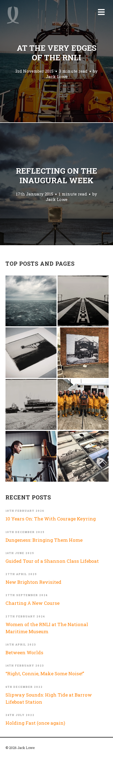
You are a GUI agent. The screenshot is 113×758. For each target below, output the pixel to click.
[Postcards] (83, 456)
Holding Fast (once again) (35, 723)
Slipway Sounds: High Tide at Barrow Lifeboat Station (48, 698)
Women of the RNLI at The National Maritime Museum (46, 628)
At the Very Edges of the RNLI (57, 52)
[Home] (13, 15)
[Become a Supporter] (30, 456)
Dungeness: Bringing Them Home (44, 540)
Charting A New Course (32, 603)
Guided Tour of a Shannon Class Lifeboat (52, 561)
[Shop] (30, 352)
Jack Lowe (56, 76)
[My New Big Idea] (83, 352)
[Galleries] (83, 301)
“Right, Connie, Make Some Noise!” (44, 673)
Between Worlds (24, 652)
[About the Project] (83, 404)
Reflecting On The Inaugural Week (56, 175)
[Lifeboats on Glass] (30, 404)
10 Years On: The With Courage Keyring (50, 519)
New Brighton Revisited (33, 582)
